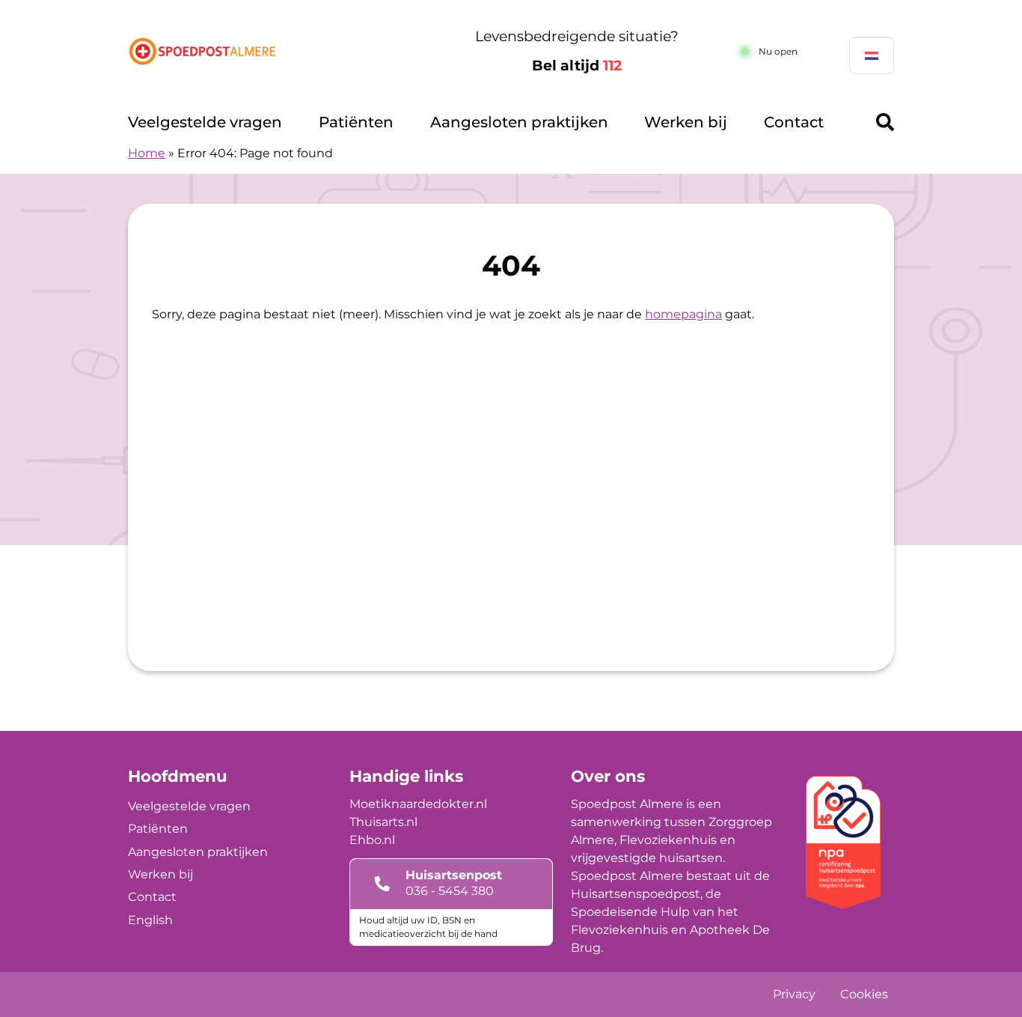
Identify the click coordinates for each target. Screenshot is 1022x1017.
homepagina (683, 314)
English (150, 920)
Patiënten (356, 122)
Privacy (794, 994)
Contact (794, 122)
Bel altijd (577, 65)
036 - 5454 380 (450, 891)
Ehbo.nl (372, 840)
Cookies (864, 994)
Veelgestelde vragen (205, 122)
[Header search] (885, 122)
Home (146, 153)
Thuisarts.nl (383, 822)
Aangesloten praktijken (519, 122)
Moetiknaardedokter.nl (418, 804)
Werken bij (685, 122)
